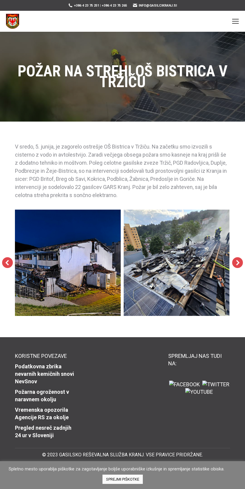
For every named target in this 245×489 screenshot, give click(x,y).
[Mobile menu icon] (235, 21)
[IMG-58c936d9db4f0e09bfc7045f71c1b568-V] (68, 263)
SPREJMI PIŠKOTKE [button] (122, 479)
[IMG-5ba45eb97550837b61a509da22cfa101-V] (177, 263)
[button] (7, 262)
